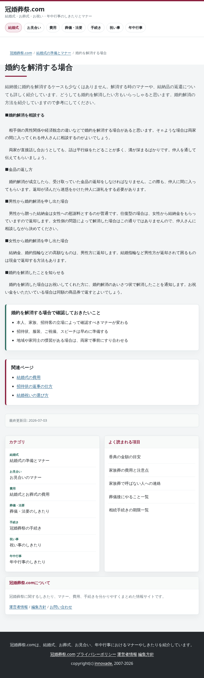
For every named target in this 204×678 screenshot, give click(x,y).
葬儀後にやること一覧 (129, 496)
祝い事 (115, 27)
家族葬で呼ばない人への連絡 (135, 483)
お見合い (34, 27)
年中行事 (136, 27)
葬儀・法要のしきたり (30, 508)
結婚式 (13, 27)
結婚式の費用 (29, 377)
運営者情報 (18, 606)
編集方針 (38, 606)
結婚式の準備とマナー (53, 52)
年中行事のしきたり (28, 559)
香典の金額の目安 (125, 456)
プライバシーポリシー (96, 654)
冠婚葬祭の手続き (26, 525)
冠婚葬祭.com (21, 52)
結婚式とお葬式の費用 (30, 491)
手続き (96, 27)
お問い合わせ (61, 606)
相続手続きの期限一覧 (129, 510)
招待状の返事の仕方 (34, 386)
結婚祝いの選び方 (33, 395)
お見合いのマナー (26, 474)
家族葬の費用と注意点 (129, 470)
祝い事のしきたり (26, 542)
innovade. (104, 663)
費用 (53, 27)
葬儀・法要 (73, 27)
